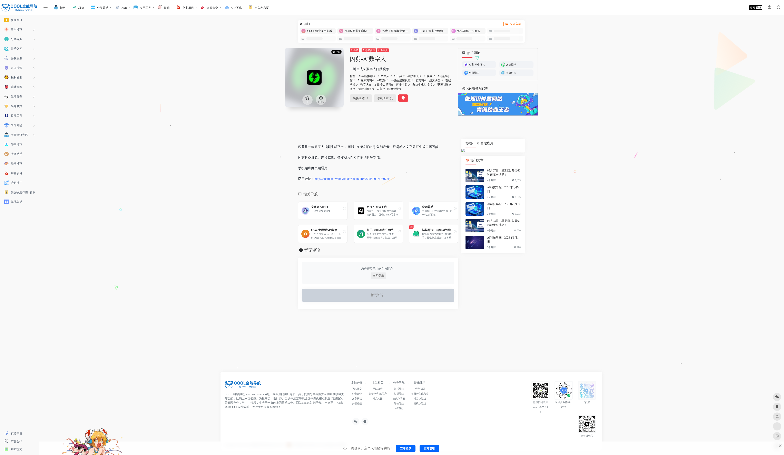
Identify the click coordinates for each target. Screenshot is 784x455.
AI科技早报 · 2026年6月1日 (503, 239)
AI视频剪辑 (364, 80)
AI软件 (381, 80)
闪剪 (379, 89)
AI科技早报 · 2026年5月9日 (503, 189)
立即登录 (378, 275)
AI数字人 (383, 50)
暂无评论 (312, 250)
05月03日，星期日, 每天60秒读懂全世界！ (503, 223)
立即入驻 (515, 24)
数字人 (364, 84)
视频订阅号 (364, 89)
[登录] (769, 8)
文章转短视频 (382, 84)
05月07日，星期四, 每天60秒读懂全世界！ (503, 172)
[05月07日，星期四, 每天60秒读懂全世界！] (475, 175)
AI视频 (428, 76)
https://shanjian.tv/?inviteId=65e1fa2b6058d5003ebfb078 (351, 178)
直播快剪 (401, 84)
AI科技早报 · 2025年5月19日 (503, 206)
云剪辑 (419, 80)
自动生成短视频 (422, 84)
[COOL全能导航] (243, 386)
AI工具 (397, 76)
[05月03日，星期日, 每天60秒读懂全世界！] (475, 226)
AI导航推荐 (369, 50)
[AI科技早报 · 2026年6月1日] (475, 242)
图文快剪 (434, 80)
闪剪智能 (393, 89)
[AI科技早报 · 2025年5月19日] (475, 209)
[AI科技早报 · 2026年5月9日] (475, 192)
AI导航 (354, 50)
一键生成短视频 (401, 80)
